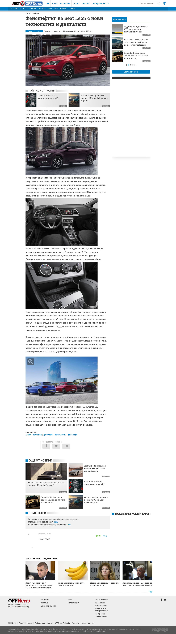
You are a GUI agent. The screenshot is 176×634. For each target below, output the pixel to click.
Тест (22, 9)
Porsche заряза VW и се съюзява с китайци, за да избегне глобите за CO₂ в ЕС (136, 43)
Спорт (76, 3)
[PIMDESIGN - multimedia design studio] (159, 630)
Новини (14, 9)
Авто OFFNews (34, 31)
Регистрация (73, 603)
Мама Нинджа (88, 623)
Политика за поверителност (101, 609)
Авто (54, 3)
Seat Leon (37, 435)
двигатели (48, 435)
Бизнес (42, 9)
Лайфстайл (99, 3)
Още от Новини (40, 460)
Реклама (44, 603)
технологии (60, 435)
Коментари (37, 513)
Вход (70, 600)
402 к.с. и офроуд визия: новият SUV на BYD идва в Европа (94, 98)
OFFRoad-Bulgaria (62, 623)
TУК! (56, 522)
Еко (56, 9)
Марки (72, 9)
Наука (86, 3)
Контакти (45, 600)
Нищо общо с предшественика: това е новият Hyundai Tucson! (45, 483)
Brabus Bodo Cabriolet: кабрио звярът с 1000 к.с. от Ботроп (95, 468)
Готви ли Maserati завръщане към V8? (48, 96)
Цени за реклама (48, 606)
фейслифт (72, 435)
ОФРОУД (63, 9)
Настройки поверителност (101, 615)
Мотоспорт (31, 9)
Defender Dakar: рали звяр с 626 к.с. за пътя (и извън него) (136, 55)
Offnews (65, 3)
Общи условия (101, 600)
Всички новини (131, 72)
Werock (75, 623)
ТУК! (68, 524)
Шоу (50, 9)
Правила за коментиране (101, 604)
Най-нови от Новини (42, 90)
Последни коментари (132, 514)
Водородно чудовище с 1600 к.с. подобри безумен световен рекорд (136, 30)
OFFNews (12, 623)
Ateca (28, 435)
